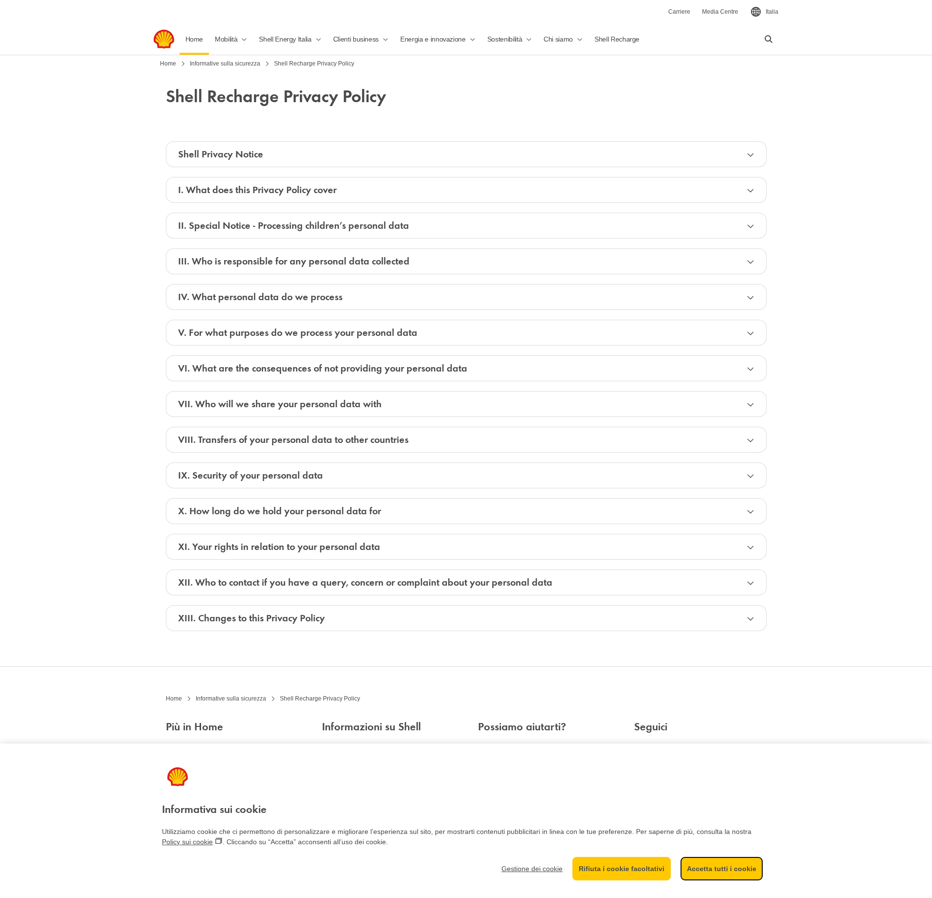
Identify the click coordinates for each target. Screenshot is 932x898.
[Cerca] (768, 39)
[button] (231, 39)
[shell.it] (164, 39)
